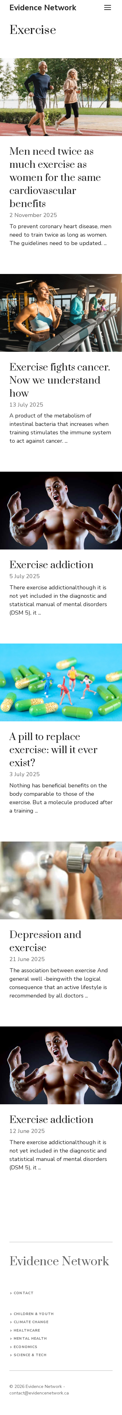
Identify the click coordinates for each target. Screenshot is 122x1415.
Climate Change (31, 1322)
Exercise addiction (51, 565)
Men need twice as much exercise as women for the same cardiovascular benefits (55, 177)
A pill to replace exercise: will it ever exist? (53, 750)
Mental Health (30, 1338)
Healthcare (27, 1330)
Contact (24, 1293)
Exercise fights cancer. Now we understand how (59, 380)
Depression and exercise (45, 942)
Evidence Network (42, 7)
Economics (26, 1347)
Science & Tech (30, 1355)
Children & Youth (34, 1314)
